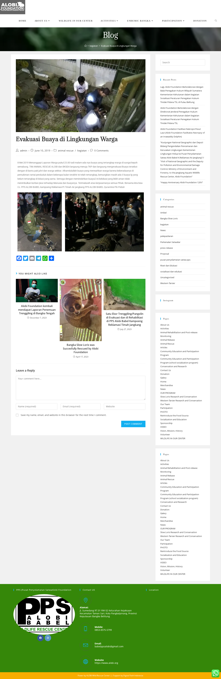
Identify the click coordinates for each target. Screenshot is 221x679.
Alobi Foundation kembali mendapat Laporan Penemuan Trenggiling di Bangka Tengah (37, 309)
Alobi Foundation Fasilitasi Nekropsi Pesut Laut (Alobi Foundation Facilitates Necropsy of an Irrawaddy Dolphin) (182, 133)
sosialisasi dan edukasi (171, 271)
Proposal (164, 253)
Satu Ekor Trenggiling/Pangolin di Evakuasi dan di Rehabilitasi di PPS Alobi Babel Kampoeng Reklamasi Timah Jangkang (124, 319)
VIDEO (163, 426)
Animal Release (167, 339)
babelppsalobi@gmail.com (109, 646)
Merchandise (166, 385)
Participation (166, 407)
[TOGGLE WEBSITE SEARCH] (216, 20)
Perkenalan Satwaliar (170, 242)
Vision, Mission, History (171, 430)
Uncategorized (167, 277)
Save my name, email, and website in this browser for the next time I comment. (63, 415)
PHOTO (164, 411)
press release (166, 247)
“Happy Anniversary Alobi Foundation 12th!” (181, 182)
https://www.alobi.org (106, 662)
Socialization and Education (173, 419)
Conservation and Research (173, 366)
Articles (163, 347)
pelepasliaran (166, 236)
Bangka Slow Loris (169, 218)
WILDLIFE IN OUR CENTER (172, 438)
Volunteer (165, 434)
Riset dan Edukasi (168, 265)
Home (163, 381)
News (163, 230)
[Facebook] (40, 638)
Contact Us (165, 370)
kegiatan (82, 150)
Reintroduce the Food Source (174, 415)
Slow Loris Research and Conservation (178, 396)
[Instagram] (48, 638)
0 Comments (101, 150)
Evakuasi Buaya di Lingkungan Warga (119, 45)
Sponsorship (166, 423)
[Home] (85, 45)
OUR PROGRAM (167, 392)
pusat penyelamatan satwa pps (175, 259)
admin (23, 150)
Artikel (163, 212)
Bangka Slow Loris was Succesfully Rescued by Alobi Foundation (80, 348)
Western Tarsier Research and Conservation (181, 400)
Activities (164, 328)
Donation (164, 374)
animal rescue (65, 150)
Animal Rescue (167, 343)
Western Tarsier (167, 283)
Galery (163, 377)
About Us (164, 324)
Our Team (165, 404)
